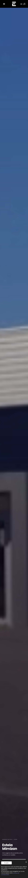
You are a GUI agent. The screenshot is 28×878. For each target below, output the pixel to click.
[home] (14, 4)
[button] (6, 4)
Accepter (6, 862)
